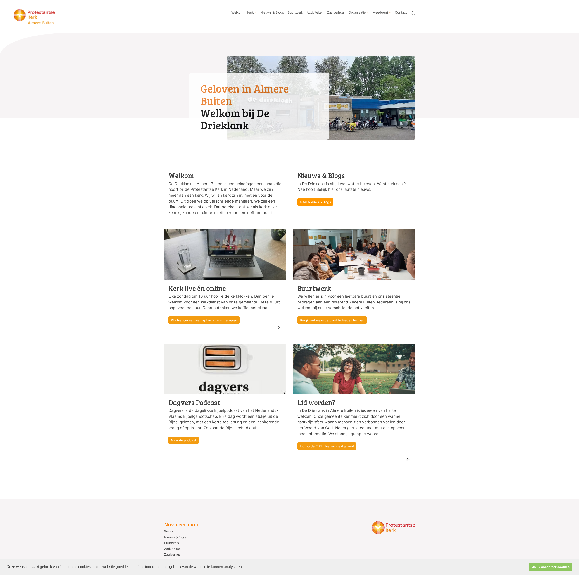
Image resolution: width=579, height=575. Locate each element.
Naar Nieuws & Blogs (315, 202)
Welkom (237, 12)
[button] (244, 567)
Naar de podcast (183, 440)
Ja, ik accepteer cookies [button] (551, 567)
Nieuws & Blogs (272, 12)
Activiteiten (315, 12)
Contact (401, 12)
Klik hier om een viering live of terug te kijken (204, 320)
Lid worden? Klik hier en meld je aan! (327, 446)
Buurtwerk (295, 12)
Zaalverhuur (336, 12)
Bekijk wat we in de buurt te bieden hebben (332, 320)
